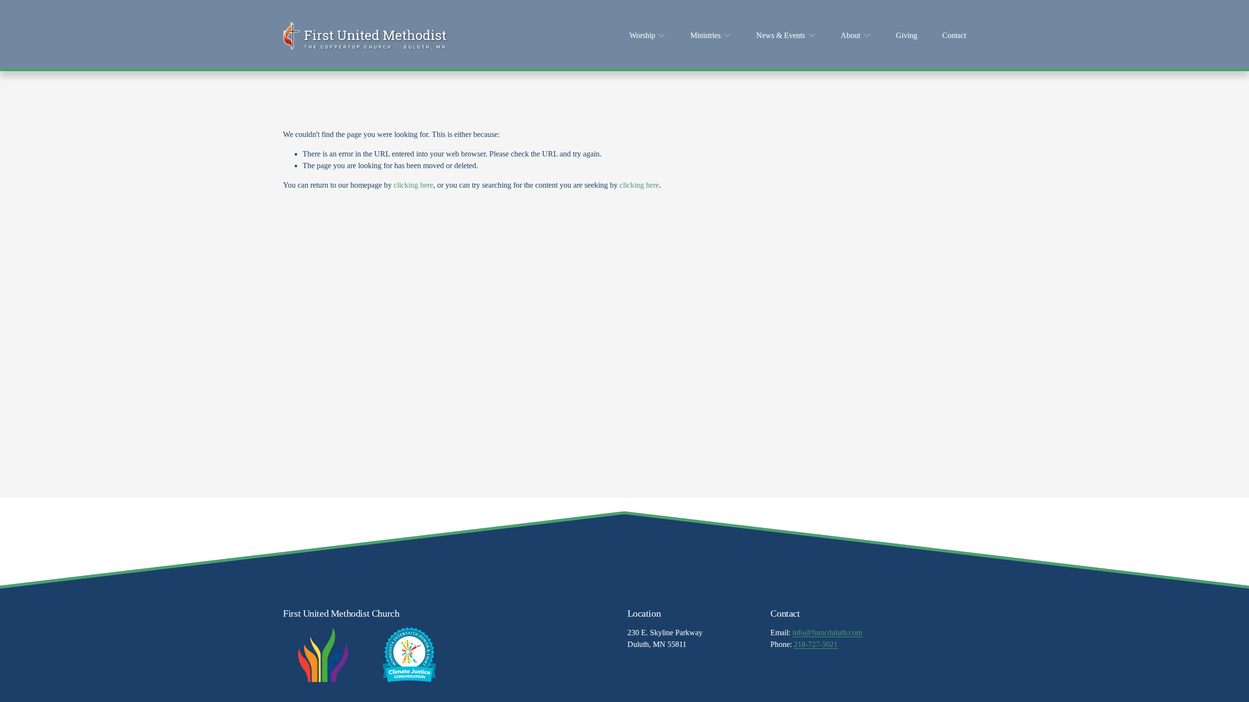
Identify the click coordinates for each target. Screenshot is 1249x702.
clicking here (413, 185)
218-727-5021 (816, 644)
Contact (954, 35)
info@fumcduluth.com (827, 632)
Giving (906, 35)
